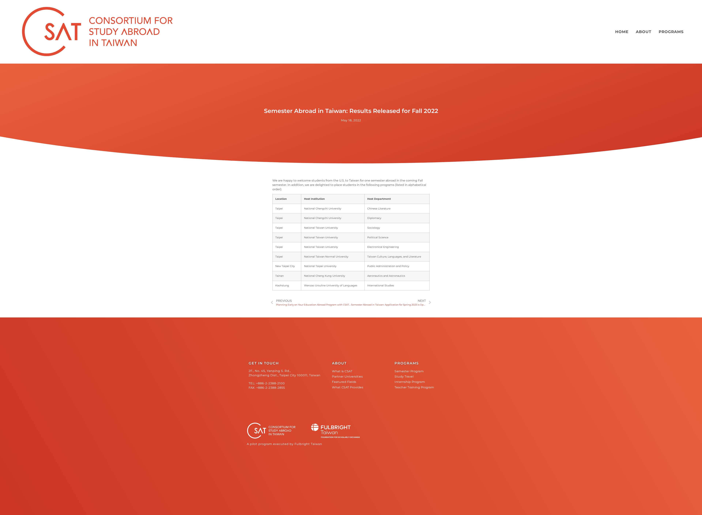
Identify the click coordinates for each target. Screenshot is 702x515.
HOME (622, 31)
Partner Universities (347, 376)
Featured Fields (344, 382)
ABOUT (643, 31)
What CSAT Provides (347, 387)
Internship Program (410, 382)
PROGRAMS (671, 31)
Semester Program (409, 371)
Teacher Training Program (414, 387)
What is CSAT (342, 371)
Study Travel (404, 376)
